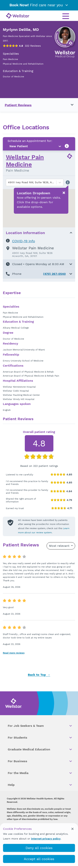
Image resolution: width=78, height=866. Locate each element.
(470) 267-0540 (54, 274)
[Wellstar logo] (17, 16)
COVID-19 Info (23, 241)
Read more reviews (13, 653)
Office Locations (26, 127)
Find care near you (36, 5)
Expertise (12, 293)
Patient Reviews (18, 105)
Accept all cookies (39, 859)
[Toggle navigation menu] (70, 105)
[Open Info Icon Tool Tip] (66, 146)
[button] (39, 264)
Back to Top (37, 674)
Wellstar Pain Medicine (25, 161)
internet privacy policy (46, 838)
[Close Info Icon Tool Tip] (63, 193)
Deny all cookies (39, 848)
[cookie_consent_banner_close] (72, 828)
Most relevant (59, 546)
